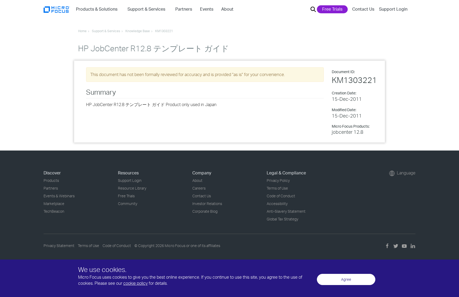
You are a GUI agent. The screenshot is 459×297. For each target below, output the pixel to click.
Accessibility (277, 203)
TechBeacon (54, 211)
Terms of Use (277, 188)
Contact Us (363, 9)
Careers (199, 188)
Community (127, 203)
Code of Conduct (281, 196)
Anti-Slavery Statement (286, 211)
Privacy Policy (278, 180)
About (197, 180)
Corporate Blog (205, 211)
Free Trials (332, 9)
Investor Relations (207, 203)
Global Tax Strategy (282, 219)
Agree (346, 279)
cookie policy (135, 283)
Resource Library (132, 188)
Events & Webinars (59, 196)
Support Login (393, 9)
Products (51, 180)
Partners (51, 188)
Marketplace (54, 203)
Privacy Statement (59, 245)
